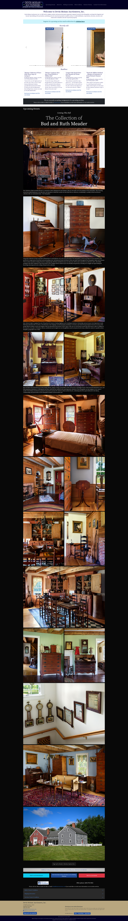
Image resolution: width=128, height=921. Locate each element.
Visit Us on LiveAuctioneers (36, 875)
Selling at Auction (68, 4)
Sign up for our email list (30, 913)
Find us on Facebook (30, 910)
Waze (76, 913)
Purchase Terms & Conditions (32, 897)
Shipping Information (30, 893)
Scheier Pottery (88, 4)
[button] (26, 47)
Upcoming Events (50, 4)
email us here (57, 102)
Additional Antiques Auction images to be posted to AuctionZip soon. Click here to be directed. (64, 870)
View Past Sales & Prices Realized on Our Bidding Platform (64, 875)
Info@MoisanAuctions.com (58, 886)
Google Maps (81, 913)
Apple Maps (87, 913)
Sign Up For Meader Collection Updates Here (64, 864)
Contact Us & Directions (100, 4)
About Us (59, 4)
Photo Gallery (78, 4)
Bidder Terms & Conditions (31, 890)
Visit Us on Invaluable (91, 875)
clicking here (80, 21)
